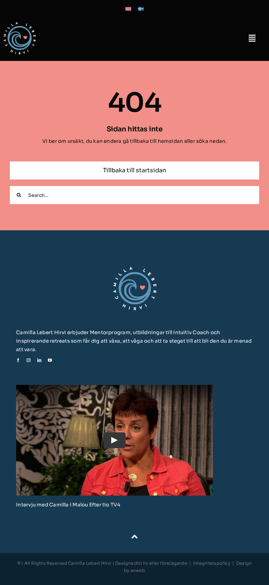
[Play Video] (114, 440)
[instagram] (29, 360)
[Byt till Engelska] (128, 8)
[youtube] (50, 360)
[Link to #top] (134, 536)
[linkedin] (39, 360)
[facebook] (18, 360)
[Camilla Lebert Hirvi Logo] (19, 24)
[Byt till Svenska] (140, 8)
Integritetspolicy (211, 563)
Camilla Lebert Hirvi (90, 563)
